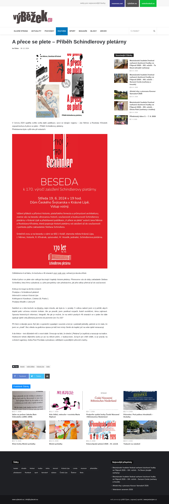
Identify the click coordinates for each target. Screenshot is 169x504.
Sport (72, 31)
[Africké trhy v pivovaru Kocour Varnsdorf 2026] (121, 94)
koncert (55, 468)
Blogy (93, 31)
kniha (48, 366)
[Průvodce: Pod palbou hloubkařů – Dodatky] (140, 400)
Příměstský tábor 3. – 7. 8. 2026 (143, 116)
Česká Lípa (63, 472)
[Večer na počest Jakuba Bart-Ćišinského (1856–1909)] (29, 400)
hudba (40, 468)
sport (36, 472)
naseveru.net (117, 3)
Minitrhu (40, 308)
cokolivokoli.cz (148, 3)
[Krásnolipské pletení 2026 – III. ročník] (103, 430)
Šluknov (73, 472)
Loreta (75, 468)
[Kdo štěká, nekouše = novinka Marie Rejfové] (66, 400)
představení (17, 472)
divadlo (23, 468)
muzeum (84, 468)
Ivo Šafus (15, 48)
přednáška (93, 468)
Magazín (83, 31)
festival (32, 468)
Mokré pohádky (55, 444)
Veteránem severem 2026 (123, 489)
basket (15, 468)
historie (22, 366)
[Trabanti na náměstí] (140, 430)
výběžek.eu (132, 3)
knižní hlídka (30, 366)
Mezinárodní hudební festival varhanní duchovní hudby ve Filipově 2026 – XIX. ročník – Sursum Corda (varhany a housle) (142, 79)
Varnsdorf (44, 472)
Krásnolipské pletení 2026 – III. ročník (102, 444)
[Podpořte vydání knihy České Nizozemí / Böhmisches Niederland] (103, 400)
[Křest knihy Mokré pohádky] (29, 430)
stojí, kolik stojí (59, 273)
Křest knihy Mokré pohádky (23, 444)
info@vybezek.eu (31, 499)
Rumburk (28, 472)
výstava (53, 472)
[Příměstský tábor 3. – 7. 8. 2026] (121, 119)
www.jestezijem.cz (150, 499)
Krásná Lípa (40, 366)
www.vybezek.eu (18, 499)
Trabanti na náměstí (131, 444)
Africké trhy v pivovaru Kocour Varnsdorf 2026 (130, 486)
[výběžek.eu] (33, 17)
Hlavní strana (21, 31)
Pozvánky (49, 31)
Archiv (103, 31)
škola (81, 472)
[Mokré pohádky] (66, 430)
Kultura (62, 31)
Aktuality (36, 31)
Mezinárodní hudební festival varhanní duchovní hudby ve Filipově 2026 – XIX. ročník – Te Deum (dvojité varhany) (134, 470)
